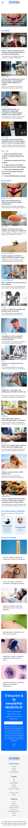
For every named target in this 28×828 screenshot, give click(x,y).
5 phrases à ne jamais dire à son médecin (12, 364)
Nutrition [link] (14, 803)
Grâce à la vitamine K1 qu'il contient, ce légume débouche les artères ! (13, 156)
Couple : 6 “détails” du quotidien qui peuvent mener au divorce (13, 310)
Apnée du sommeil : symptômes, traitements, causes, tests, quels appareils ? (13, 607)
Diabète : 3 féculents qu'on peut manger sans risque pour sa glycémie (13, 23)
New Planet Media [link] (14, 772)
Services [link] (14, 815)
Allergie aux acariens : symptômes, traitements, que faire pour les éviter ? (13, 658)
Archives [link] (14, 794)
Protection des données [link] (14, 788)
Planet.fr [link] (14, 770)
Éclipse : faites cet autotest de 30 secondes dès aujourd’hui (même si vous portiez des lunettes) (13, 52)
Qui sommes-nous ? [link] (14, 792)
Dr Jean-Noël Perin (20, 528)
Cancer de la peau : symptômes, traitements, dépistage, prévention (13, 582)
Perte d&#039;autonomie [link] (14, 811)
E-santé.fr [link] (14, 768)
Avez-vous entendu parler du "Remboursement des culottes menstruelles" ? (12, 202)
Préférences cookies (14, 790)
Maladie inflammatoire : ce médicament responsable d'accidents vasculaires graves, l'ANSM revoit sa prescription (12, 111)
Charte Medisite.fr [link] (14, 783)
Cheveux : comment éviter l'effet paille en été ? (12, 473)
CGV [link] (14, 781)
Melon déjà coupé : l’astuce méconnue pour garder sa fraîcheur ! (14, 419)
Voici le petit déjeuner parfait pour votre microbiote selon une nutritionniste (13, 171)
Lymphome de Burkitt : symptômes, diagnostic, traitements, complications (13, 684)
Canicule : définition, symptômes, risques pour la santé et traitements (14, 558)
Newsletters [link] (14, 787)
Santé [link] (14, 801)
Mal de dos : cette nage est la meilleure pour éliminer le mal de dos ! (14, 391)
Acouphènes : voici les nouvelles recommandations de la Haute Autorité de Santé (12, 337)
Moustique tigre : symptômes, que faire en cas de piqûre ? (13, 633)
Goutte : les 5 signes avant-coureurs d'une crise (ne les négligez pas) (14, 446)
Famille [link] (14, 813)
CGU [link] (14, 779)
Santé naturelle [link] (14, 805)
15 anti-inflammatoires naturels (14, 176)
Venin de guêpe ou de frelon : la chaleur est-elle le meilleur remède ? (13, 256)
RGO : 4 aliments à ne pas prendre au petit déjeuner (14, 283)
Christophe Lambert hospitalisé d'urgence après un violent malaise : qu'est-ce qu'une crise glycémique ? (13, 141)
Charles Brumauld (7, 527)
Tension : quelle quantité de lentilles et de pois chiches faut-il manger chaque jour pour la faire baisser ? (13, 500)
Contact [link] (14, 785)
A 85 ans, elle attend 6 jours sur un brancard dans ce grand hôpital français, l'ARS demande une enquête (13, 81)
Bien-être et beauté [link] (14, 807)
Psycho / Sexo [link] (14, 809)
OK (14, 744)
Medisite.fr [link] (14, 766)
